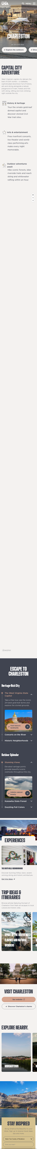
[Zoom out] (33, 197)
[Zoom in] (33, 194)
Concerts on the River (15, 734)
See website (17, 999)
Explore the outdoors (15, 50)
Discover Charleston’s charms (20, 1006)
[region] (18, 422)
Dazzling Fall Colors (15, 807)
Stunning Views (12, 762)
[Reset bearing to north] (33, 200)
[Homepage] (5, 4)
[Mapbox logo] (6, 650)
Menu (28, 3)
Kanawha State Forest (16, 801)
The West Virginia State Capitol (16, 694)
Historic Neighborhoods (16, 740)
